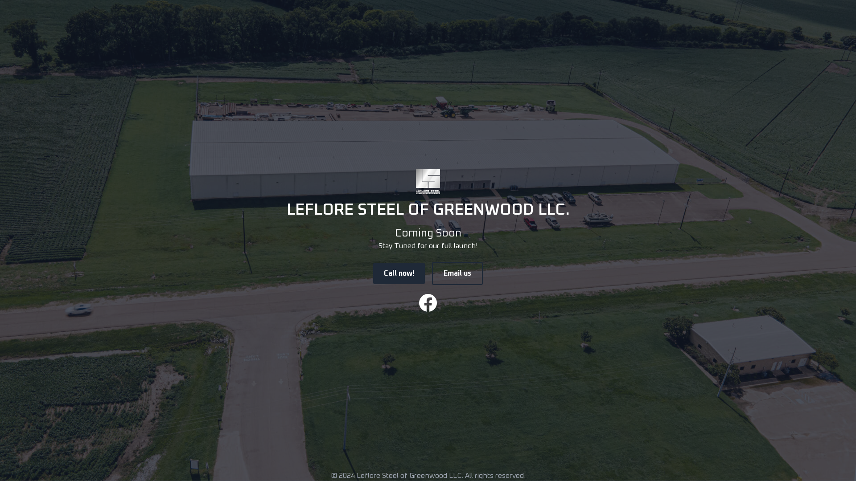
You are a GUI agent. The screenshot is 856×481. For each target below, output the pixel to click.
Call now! (399, 273)
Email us (457, 273)
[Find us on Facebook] (428, 303)
